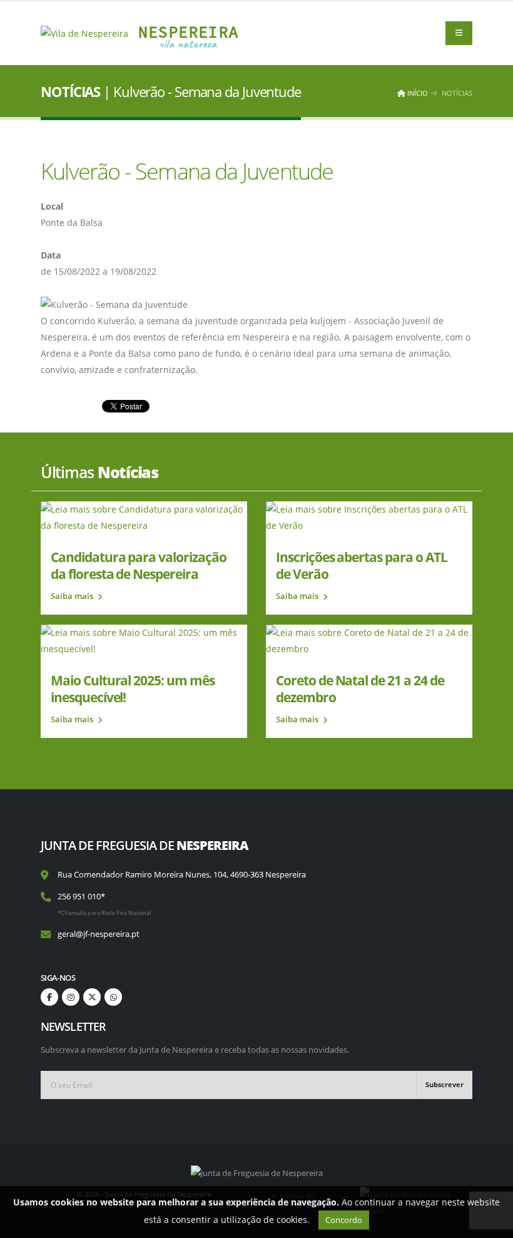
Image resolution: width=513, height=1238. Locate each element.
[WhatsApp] (113, 997)
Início (416, 93)
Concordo (343, 1219)
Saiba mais (73, 596)
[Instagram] (70, 997)
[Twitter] (92, 997)
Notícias (457, 93)
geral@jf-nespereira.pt (99, 934)
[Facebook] (49, 997)
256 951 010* (81, 896)
